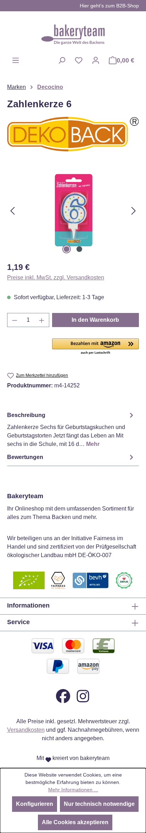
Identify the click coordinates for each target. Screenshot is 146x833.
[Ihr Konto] (95, 60)
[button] (95, 346)
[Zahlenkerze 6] (73, 210)
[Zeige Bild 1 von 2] (66, 249)
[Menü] (15, 60)
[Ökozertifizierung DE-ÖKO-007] (29, 580)
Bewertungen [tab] (25, 457)
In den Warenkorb (95, 320)
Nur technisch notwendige (99, 804)
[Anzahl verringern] (14, 320)
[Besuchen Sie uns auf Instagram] (83, 696)
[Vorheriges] (12, 210)
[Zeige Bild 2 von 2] (79, 249)
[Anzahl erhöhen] (41, 320)
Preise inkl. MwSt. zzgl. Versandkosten (55, 277)
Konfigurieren (34, 804)
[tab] (71, 429)
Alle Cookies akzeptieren (75, 822)
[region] (73, 210)
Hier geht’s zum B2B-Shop (109, 5)
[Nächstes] (133, 210)
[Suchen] (61, 60)
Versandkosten (26, 730)
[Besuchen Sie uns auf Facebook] (63, 696)
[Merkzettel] (78, 60)
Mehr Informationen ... (73, 789)
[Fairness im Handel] (58, 580)
